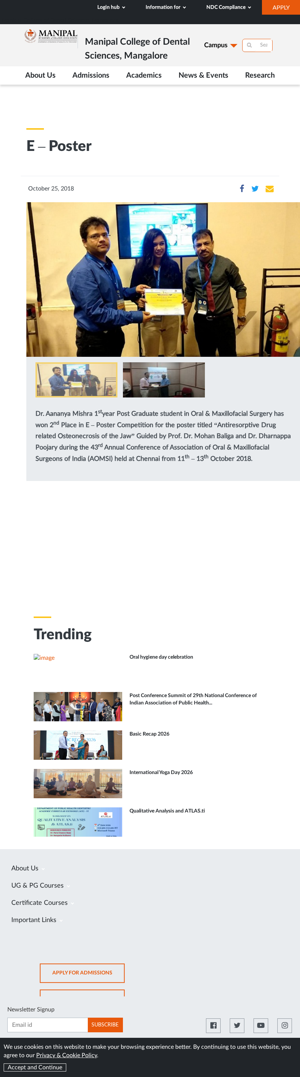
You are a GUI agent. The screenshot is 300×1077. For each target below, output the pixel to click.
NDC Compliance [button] (226, 7)
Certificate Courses (40, 903)
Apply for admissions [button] (88, 976)
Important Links (34, 920)
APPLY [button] (286, 9)
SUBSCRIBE (105, 1025)
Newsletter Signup (31, 1010)
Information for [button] (163, 7)
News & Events (203, 75)
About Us (25, 868)
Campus (216, 45)
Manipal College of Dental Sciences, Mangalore (60, 20)
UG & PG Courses (38, 885)
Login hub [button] (109, 7)
